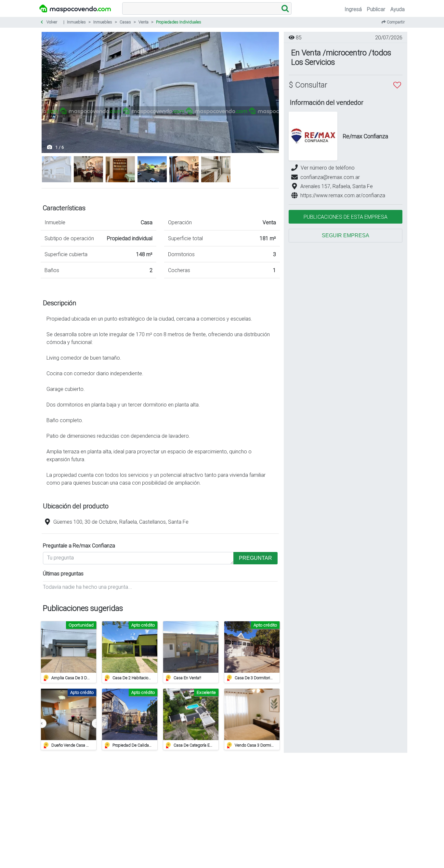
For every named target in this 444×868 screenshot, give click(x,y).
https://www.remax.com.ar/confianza (342, 195)
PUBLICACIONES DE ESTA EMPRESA (345, 217)
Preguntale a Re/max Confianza (79, 545)
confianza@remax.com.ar (330, 177)
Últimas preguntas (63, 573)
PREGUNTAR (255, 558)
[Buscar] (285, 8)
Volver (51, 22)
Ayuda (397, 9)
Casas (125, 22)
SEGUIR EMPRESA (345, 235)
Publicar (376, 9)
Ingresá (353, 9)
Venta (143, 22)
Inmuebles (76, 22)
